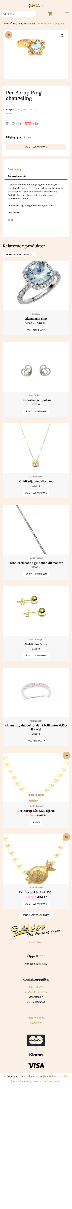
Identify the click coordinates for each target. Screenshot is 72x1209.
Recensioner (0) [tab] (17, 176)
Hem (6, 23)
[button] (67, 13)
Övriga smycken (18, 23)
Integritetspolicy (36, 1017)
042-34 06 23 (36, 987)
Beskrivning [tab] (15, 169)
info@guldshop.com (36, 992)
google (42, 964)
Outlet (31, 23)
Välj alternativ (36, 330)
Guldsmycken (20, 109)
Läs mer (36, 822)
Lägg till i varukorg (36, 147)
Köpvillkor (36, 1023)
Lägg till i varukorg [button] (36, 411)
